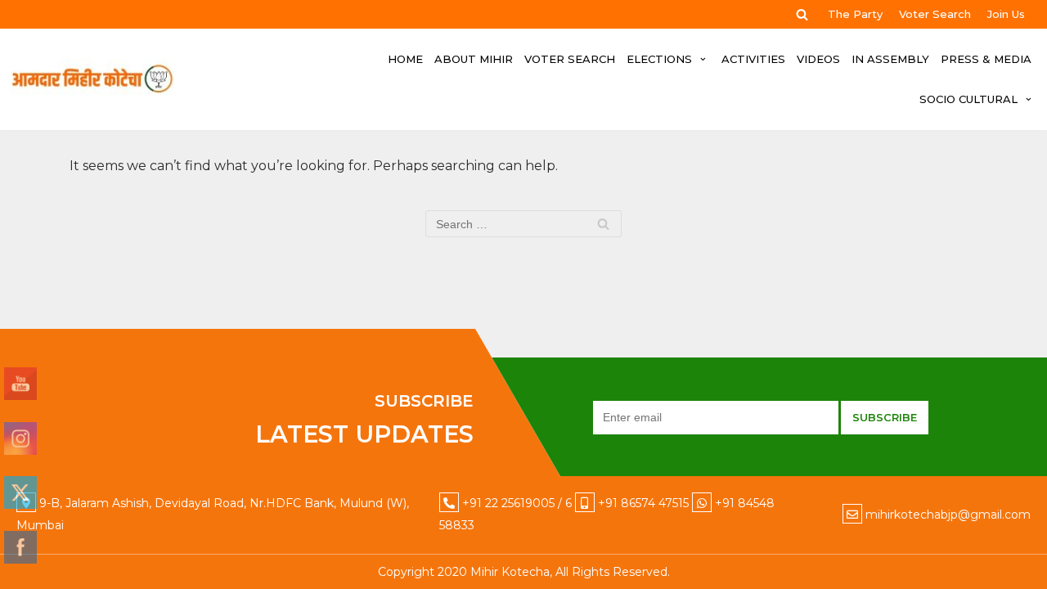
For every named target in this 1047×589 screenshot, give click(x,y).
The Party (855, 13)
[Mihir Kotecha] (92, 79)
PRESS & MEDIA (986, 58)
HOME (405, 58)
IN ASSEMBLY (890, 58)
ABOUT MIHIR (473, 58)
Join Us (1006, 13)
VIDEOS (818, 58)
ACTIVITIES (753, 58)
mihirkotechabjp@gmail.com (948, 514)
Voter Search (935, 13)
